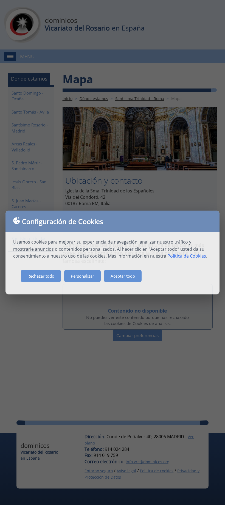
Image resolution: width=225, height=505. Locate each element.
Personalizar (82, 276)
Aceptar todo (123, 276)
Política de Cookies (186, 256)
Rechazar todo (40, 276)
